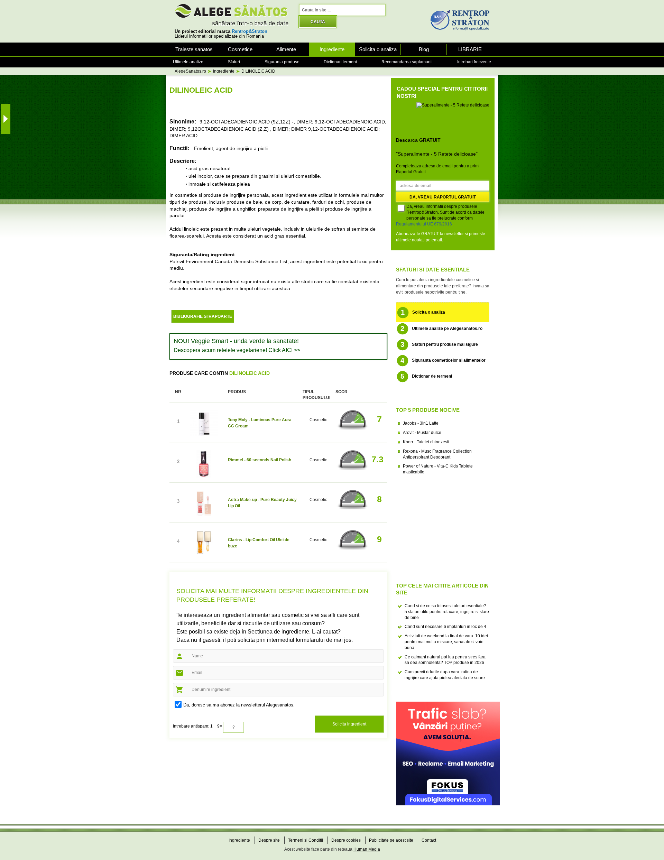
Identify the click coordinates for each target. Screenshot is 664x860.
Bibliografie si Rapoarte (202, 316)
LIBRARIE (470, 49)
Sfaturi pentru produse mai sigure (439, 344)
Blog (424, 49)
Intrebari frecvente (474, 61)
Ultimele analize (188, 61)
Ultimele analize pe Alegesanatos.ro (441, 328)
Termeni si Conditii (305, 840)
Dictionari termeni (340, 61)
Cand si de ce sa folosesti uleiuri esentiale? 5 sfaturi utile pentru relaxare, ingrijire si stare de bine (447, 611)
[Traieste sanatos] (232, 14)
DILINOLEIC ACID (258, 71)
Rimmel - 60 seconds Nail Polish (259, 459)
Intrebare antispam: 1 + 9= (197, 726)
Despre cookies (346, 840)
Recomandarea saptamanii (407, 61)
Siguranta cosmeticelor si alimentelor (443, 360)
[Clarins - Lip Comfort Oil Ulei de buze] (204, 544)
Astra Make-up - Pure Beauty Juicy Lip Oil (262, 502)
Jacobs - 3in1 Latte (421, 423)
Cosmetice (240, 49)
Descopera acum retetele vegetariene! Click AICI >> (237, 350)
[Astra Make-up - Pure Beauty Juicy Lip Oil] (204, 504)
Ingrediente (332, 49)
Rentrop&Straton (249, 31)
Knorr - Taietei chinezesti (426, 442)
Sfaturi (234, 61)
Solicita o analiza (378, 49)
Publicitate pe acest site (391, 840)
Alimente (286, 49)
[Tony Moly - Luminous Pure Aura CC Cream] (204, 424)
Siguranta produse (282, 61)
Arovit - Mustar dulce (422, 432)
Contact (429, 840)
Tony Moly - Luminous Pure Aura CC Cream (260, 422)
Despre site (269, 840)
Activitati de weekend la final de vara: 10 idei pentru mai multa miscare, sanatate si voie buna (446, 642)
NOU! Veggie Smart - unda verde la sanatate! (236, 340)
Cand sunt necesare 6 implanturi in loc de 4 (445, 626)
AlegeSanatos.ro (190, 71)
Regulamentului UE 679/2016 (424, 224)
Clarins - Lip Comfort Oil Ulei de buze (258, 542)
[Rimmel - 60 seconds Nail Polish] (204, 464)
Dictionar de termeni (426, 376)
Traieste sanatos (194, 49)
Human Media (366, 849)
